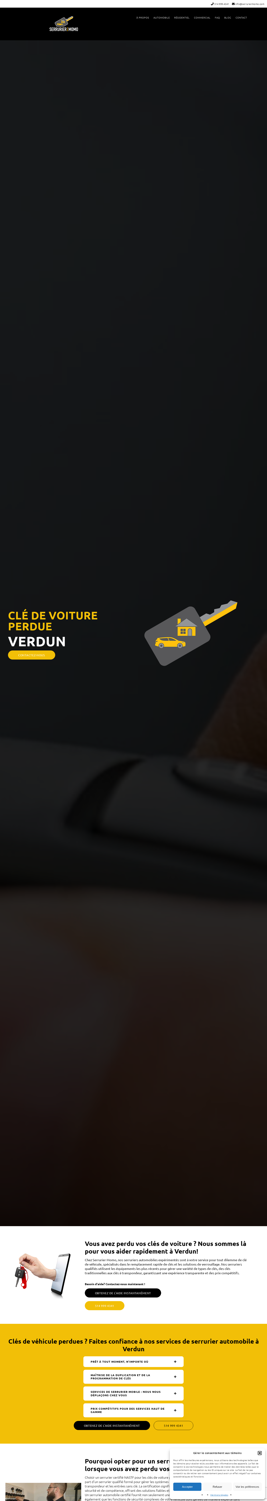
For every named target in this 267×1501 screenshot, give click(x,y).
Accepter (187, 1486)
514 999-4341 (221, 4)
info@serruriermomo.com (249, 4)
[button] (260, 1453)
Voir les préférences (247, 1486)
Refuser (217, 1486)
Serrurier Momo (64, 23)
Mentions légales (219, 1494)
